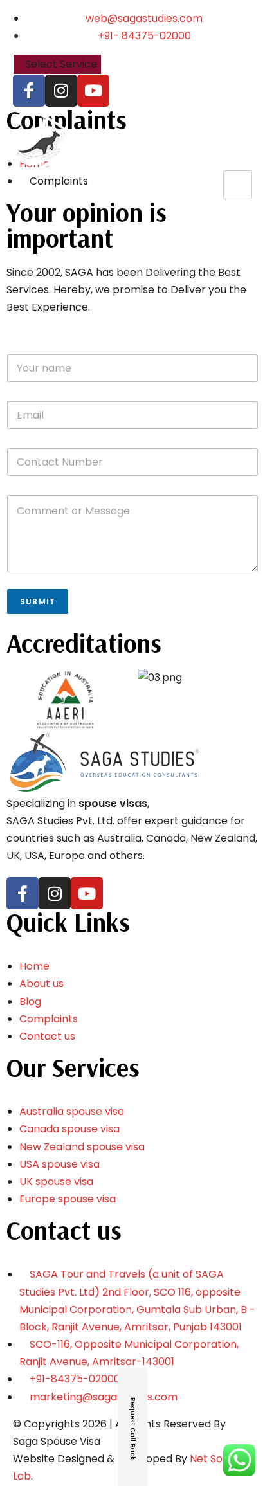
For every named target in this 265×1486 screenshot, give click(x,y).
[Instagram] (61, 91)
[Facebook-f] (29, 91)
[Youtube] (93, 91)
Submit (37, 601)
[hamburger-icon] (237, 184)
